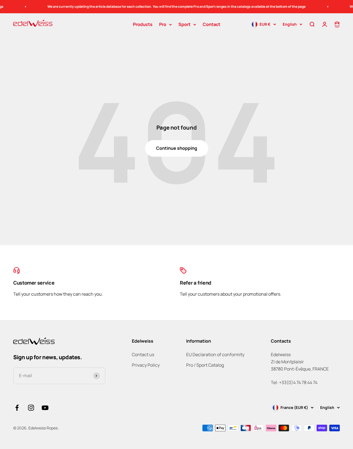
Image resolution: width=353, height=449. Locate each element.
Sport (184, 24)
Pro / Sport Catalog (205, 365)
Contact (211, 24)
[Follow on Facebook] (17, 407)
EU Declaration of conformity (215, 354)
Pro (162, 24)
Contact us (143, 354)
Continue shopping (176, 148)
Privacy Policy (146, 365)
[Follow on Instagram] (31, 407)
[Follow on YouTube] (45, 407)
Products (143, 24)
